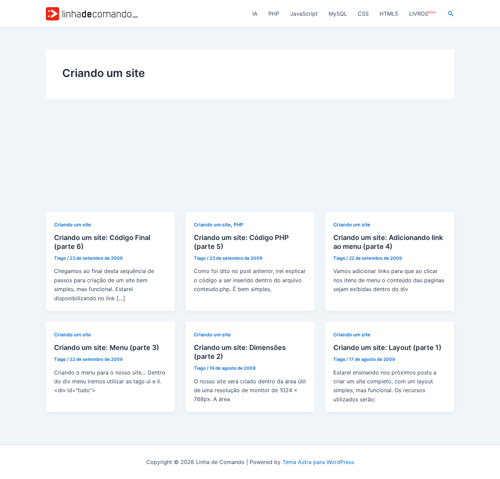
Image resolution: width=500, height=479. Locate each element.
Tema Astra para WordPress (318, 462)
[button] (451, 14)
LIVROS (422, 13)
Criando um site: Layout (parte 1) (387, 348)
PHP (273, 13)
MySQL (338, 13)
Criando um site (72, 224)
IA (254, 13)
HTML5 (389, 13)
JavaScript (304, 13)
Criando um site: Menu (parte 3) (106, 348)
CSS (363, 13)
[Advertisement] (250, 160)
